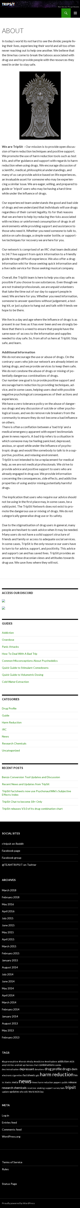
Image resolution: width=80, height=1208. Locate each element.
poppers (57, 1082)
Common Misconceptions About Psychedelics (30, 660)
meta (15, 1082)
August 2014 (10, 967)
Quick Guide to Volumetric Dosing (22, 674)
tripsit (70, 1087)
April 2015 (8, 939)
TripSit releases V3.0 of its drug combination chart (32, 808)
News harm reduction (42, 1082)
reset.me (31, 1088)
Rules (5, 1169)
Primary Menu (75, 13)
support (49, 1088)
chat (36, 1065)
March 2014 (9, 1002)
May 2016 (8, 904)
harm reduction (57, 1074)
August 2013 (10, 1023)
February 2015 (10, 953)
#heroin (23, 1061)
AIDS (72, 1061)
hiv (76, 1075)
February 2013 (10, 1037)
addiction (63, 1061)
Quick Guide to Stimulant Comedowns (25, 667)
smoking (41, 1088)
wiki (26, 1091)
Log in (5, 1115)
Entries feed (9, 1122)
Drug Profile (9, 708)
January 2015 (10, 960)
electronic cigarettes (12, 1075)
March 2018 (9, 890)
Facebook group (11, 857)
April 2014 (8, 995)
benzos (29, 1065)
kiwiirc (8, 1082)
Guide (5, 715)
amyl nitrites (8, 1065)
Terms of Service (12, 1162)
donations (39, 1069)
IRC (4, 729)
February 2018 (10, 897)
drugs (66, 1069)
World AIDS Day (36, 1091)
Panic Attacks (10, 646)
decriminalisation (10, 1069)
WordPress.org (11, 1136)
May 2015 (8, 932)
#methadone (51, 1061)
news (25, 1081)
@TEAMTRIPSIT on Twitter (19, 864)
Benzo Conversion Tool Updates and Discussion (31, 777)
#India (30, 1061)
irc (3, 1082)
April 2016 (8, 911)
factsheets (29, 1075)
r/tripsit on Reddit (13, 843)
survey (56, 1088)
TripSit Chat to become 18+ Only (22, 801)
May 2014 (8, 988)
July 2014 (7, 974)
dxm (74, 1069)
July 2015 (7, 918)
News (5, 736)
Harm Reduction (12, 722)
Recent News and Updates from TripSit (26, 784)
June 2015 (8, 925)
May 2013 (8, 1030)
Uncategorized (11, 750)
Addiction (8, 632)
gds (37, 1075)
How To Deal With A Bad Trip (19, 653)
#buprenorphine (10, 1061)
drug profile (53, 1069)
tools (62, 1088)
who (21, 1091)
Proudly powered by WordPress (18, 1203)
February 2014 (10, 1009)
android (18, 1065)
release (72, 1082)
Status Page (9, 1183)
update (5, 1091)
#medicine (39, 1061)
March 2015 (9, 946)
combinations (46, 1064)
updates (14, 1091)
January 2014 (10, 1016)
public (65, 1082)
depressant (26, 1069)
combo (58, 1065)
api (24, 1065)
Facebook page (11, 850)
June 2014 (8, 981)
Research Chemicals (14, 743)
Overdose (8, 639)
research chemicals (14, 1087)
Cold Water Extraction (15, 681)
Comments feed (12, 1129)
